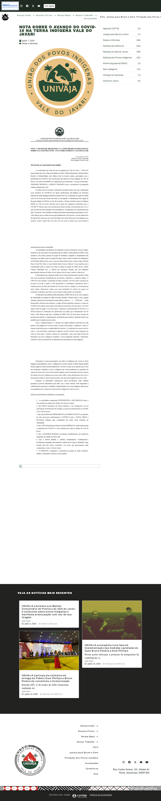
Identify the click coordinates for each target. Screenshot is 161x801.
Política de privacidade (101, 795)
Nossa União (24, 15)
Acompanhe (90, 18)
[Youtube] (38, 5)
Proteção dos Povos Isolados (81, 758)
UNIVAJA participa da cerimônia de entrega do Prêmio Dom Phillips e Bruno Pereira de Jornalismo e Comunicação (47, 678)
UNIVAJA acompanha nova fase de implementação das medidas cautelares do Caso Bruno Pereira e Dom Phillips (111, 648)
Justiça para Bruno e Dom (120, 17)
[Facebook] (27, 5)
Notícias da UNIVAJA (115, 664)
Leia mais (26, 621)
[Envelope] (146, 762)
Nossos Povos (44, 15)
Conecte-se (92, 769)
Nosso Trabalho (84, 15)
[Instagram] (21, 5)
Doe (96, 774)
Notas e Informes (30, 43)
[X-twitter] (33, 5)
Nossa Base (64, 15)
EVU (102, 17)
